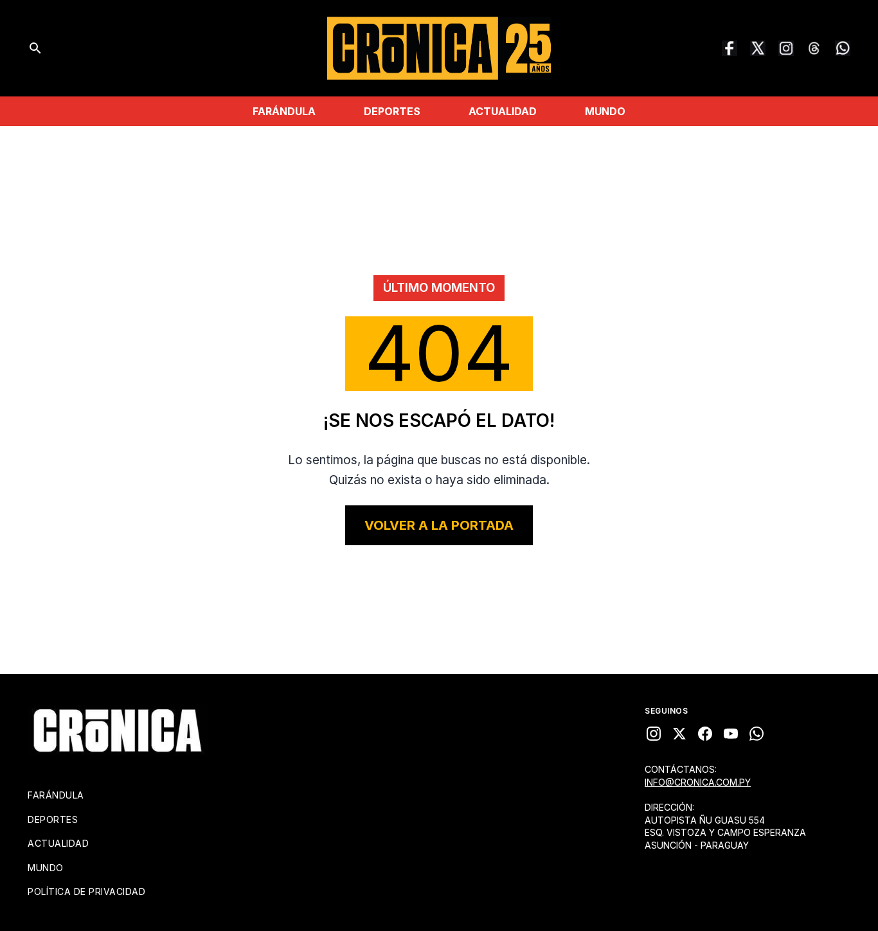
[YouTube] (731, 734)
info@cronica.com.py (698, 782)
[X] (679, 734)
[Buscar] (35, 48)
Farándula (284, 111)
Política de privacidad (86, 891)
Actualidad (503, 111)
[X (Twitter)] (758, 48)
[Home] (118, 730)
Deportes (392, 111)
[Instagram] (786, 48)
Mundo (605, 111)
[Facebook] (729, 48)
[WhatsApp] (842, 48)
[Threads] (814, 48)
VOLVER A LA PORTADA (439, 525)
